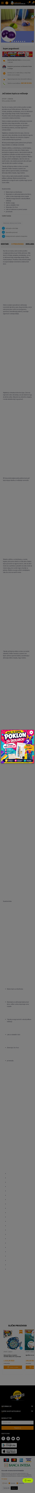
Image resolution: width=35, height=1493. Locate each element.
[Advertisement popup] (17, 746)
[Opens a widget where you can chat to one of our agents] (27, 1480)
